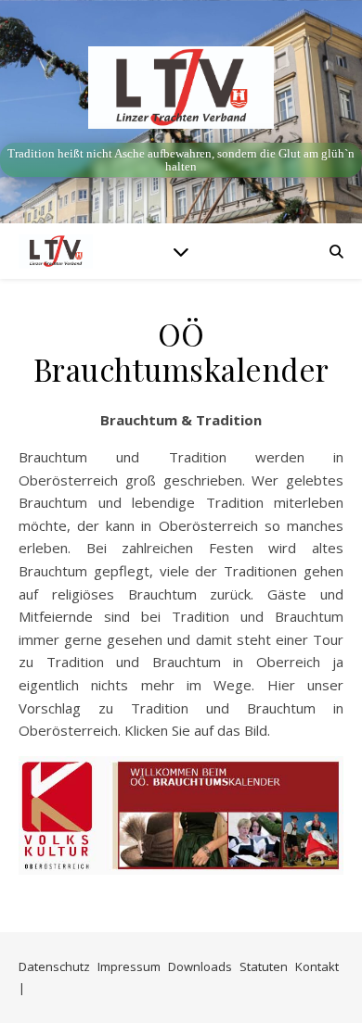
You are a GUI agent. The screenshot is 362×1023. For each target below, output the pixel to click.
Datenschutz (54, 966)
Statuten (263, 966)
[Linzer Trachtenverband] (181, 87)
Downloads (200, 966)
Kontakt (317, 966)
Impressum (129, 966)
